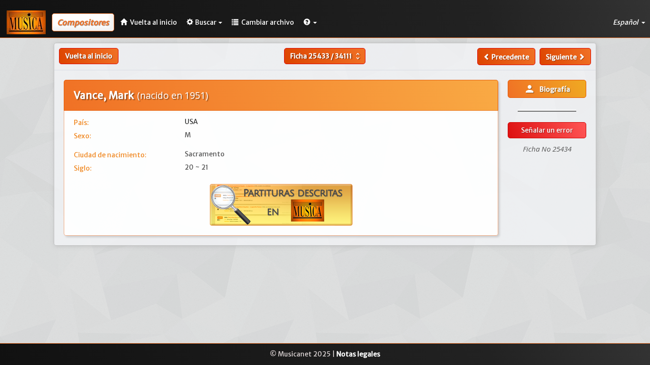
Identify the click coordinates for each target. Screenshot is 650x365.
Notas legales (358, 354)
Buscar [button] (206, 22)
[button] (310, 22)
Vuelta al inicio (88, 56)
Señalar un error (547, 130)
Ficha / (326, 56)
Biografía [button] (547, 89)
